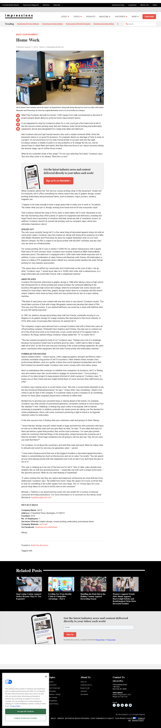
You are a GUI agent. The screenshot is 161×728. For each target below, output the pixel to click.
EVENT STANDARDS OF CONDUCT (102, 718)
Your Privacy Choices (123, 718)
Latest (64, 17)
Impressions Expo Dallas (52, 24)
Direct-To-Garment (54, 688)
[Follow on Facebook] (114, 705)
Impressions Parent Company (78, 24)
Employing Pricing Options (28, 24)
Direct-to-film (52, 685)
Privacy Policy (15, 706)
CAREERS (60, 718)
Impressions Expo (118, 5)
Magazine (103, 17)
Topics (77, 17)
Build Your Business (27, 34)
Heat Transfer (52, 697)
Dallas (155, 5)
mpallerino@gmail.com (41, 497)
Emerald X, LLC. (127, 714)
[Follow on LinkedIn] (122, 705)
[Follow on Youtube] (130, 705)
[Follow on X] (126, 705)
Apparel (50, 682)
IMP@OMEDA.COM (124, 695)
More (134, 17)
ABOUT (53, 718)
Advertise (46, 5)
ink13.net (43, 524)
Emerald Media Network (11, 5)
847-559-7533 (122, 697)
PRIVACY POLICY (138, 720)
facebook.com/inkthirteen (46, 527)
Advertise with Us (86, 685)
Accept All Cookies (25, 711)
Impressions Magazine (31, 5)
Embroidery (52, 691)
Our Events (120, 17)
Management (52, 701)
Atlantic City (144, 5)
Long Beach (132, 5)
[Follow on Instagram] (118, 705)
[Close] (46, 676)
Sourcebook (84, 694)
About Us (83, 682)
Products (90, 17)
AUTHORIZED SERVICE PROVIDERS (77, 718)
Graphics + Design (54, 694)
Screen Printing (53, 704)
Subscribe (56, 5)
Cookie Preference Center (25, 718)
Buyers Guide (84, 688)
